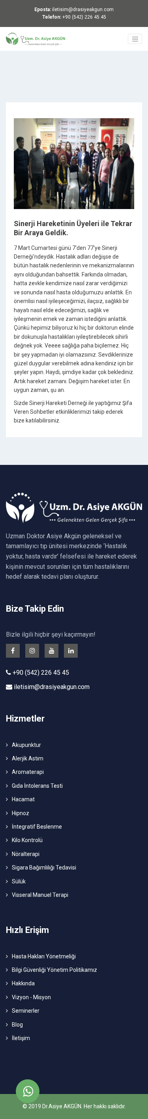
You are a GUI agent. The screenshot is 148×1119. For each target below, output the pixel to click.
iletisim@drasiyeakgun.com (74, 9)
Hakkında (23, 983)
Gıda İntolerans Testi (37, 786)
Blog (17, 1024)
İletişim (21, 1038)
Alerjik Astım (27, 758)
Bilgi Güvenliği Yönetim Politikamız (54, 970)
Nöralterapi (25, 854)
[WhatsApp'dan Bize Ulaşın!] (27, 1091)
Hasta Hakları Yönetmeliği (44, 956)
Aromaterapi (28, 772)
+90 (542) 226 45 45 (74, 17)
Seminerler (25, 1011)
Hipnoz (20, 813)
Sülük (19, 881)
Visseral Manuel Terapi (40, 895)
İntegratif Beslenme (37, 826)
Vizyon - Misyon (31, 997)
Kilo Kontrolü (27, 840)
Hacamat (23, 799)
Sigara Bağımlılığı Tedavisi (44, 867)
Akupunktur (26, 745)
